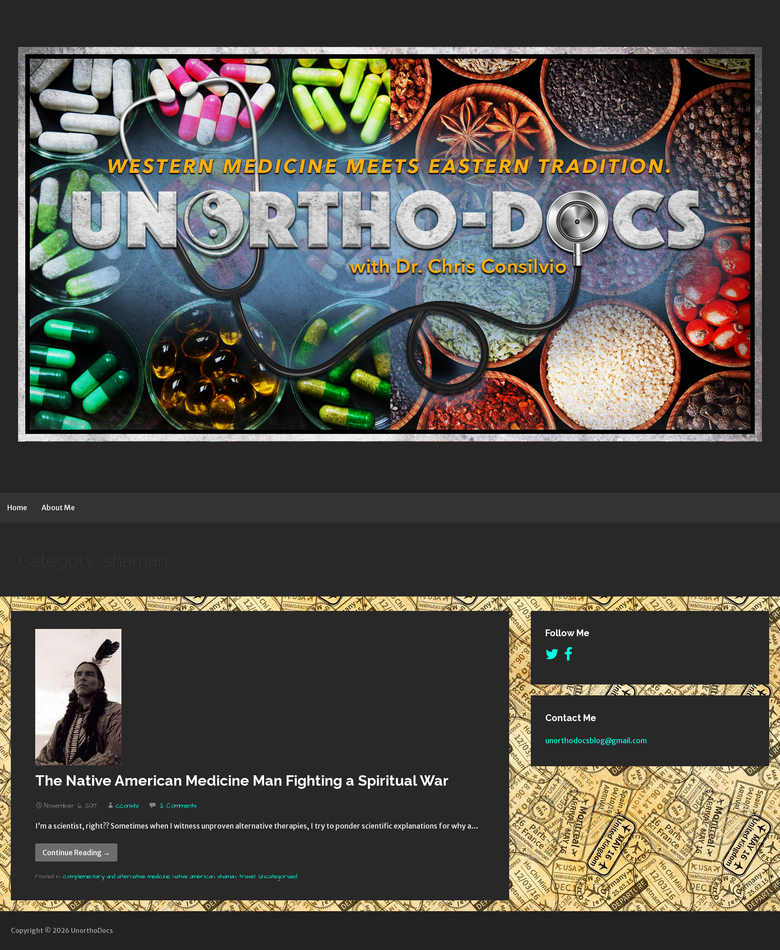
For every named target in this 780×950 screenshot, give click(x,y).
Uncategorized (278, 876)
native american (193, 876)
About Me (58, 507)
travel (247, 876)
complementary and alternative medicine (116, 876)
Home (17, 507)
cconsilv (127, 805)
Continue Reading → (76, 852)
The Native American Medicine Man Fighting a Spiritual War (242, 780)
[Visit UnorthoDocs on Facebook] (568, 656)
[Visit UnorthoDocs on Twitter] (552, 656)
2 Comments (178, 805)
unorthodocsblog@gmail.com (596, 740)
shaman (227, 876)
